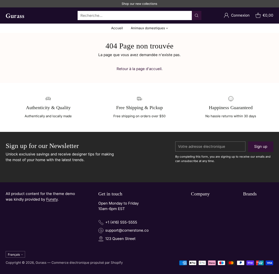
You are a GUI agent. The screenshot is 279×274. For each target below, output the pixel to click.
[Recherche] (196, 15)
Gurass (41, 262)
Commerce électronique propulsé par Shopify (87, 262)
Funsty (52, 199)
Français (14, 254)
